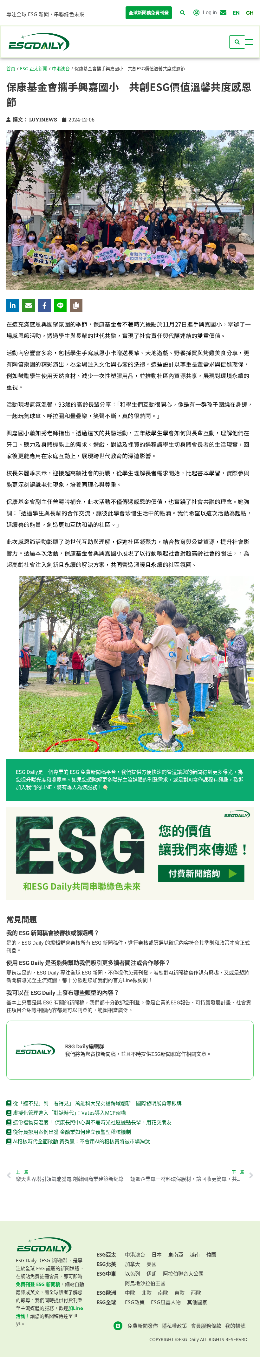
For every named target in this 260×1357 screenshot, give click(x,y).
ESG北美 (106, 1264)
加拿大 (132, 1264)
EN (236, 13)
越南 (195, 1254)
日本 (157, 1254)
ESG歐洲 (106, 1292)
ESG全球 (106, 1302)
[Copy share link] (76, 305)
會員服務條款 (206, 1325)
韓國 (211, 1254)
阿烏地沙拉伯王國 (145, 1283)
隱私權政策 (174, 1325)
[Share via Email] (28, 305)
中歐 (130, 1292)
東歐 (179, 1292)
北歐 (146, 1292)
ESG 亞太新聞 (33, 68)
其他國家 (197, 1302)
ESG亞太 (106, 1254)
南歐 (163, 1292)
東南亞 (175, 1254)
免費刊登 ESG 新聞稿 (38, 1284)
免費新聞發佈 (142, 1325)
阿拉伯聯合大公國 (183, 1273)
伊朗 (151, 1273)
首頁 (10, 68)
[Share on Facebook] (44, 305)
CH (250, 13)
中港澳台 (61, 68)
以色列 (132, 1273)
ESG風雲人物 (166, 1302)
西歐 (196, 1292)
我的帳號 (235, 1325)
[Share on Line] (60, 305)
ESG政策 (135, 1302)
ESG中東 (106, 1273)
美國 (151, 1264)
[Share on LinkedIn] (12, 305)
